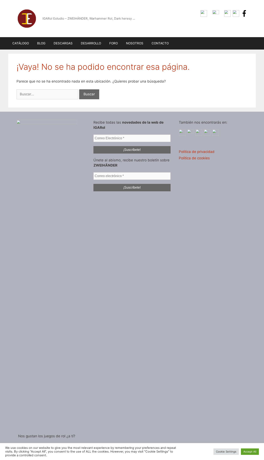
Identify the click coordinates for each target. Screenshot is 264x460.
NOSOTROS (134, 43)
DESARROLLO (91, 43)
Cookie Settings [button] (226, 451)
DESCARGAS (63, 43)
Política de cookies (194, 158)
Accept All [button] (249, 451)
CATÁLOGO (20, 43)
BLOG (41, 43)
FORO (113, 43)
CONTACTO (160, 43)
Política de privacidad (196, 152)
